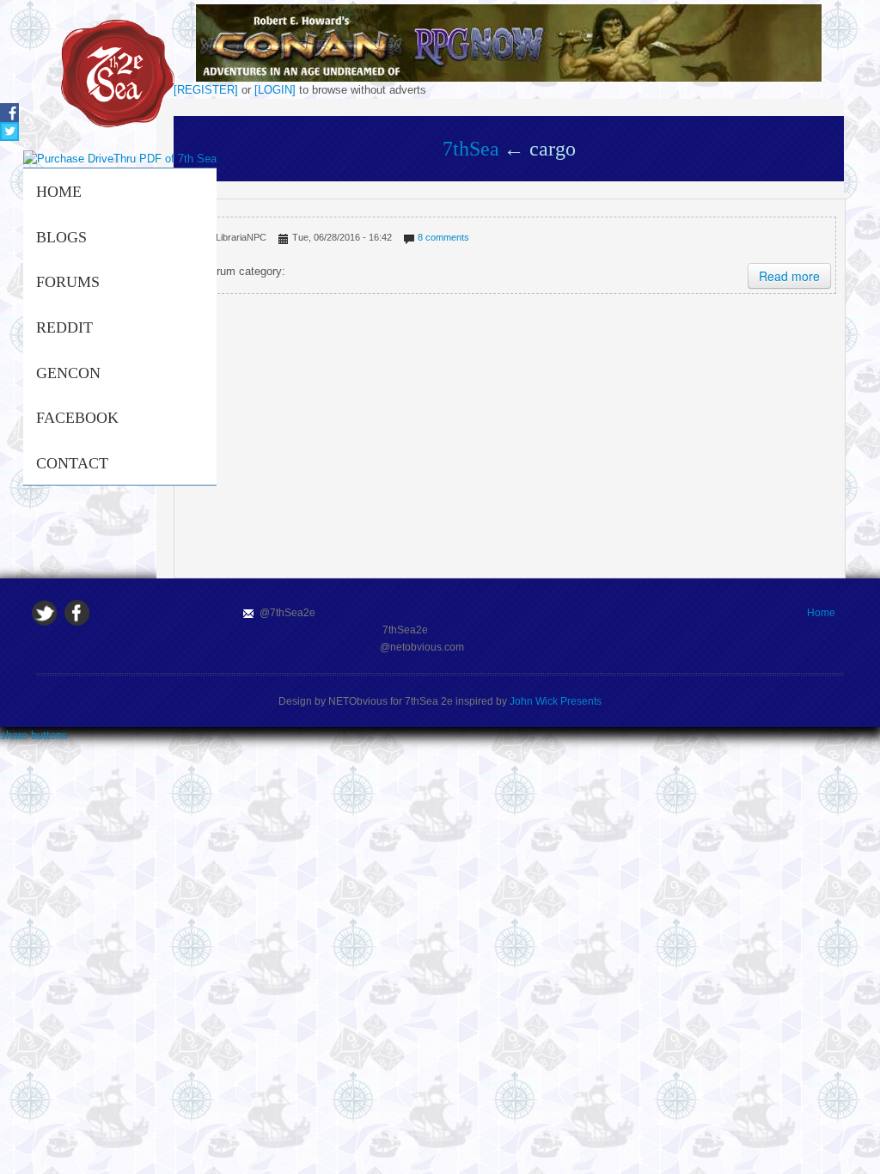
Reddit (64, 327)
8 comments (443, 237)
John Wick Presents (556, 701)
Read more (789, 275)
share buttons (34, 735)
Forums (68, 281)
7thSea (471, 149)
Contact (72, 463)
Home (59, 191)
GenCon (68, 373)
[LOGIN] (275, 89)
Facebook (77, 417)
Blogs (61, 237)
